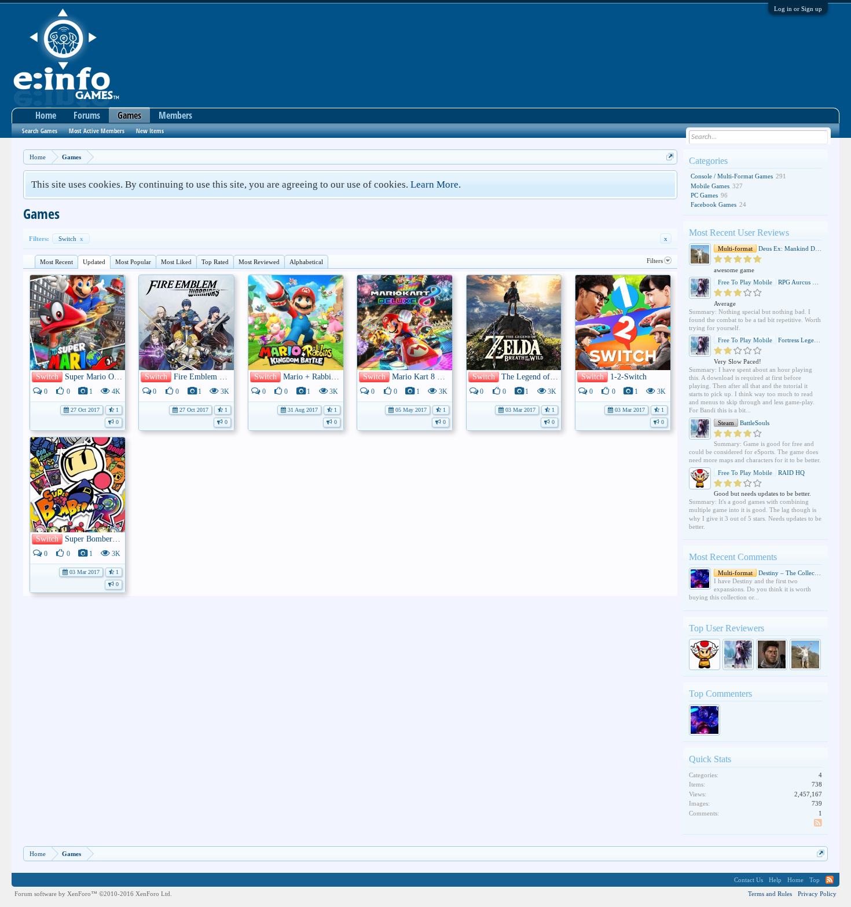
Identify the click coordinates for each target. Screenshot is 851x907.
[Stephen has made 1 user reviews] (771, 654)
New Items (150, 130)
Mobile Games (710, 185)
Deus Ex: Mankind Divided (770, 248)
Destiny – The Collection (770, 572)
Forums (87, 115)
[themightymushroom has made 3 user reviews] (704, 654)
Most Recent (56, 261)
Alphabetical (306, 261)
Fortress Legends (770, 340)
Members (175, 115)
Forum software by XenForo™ (93, 893)
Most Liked (176, 261)
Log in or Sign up (798, 8)
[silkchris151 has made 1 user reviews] (805, 654)
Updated (94, 261)
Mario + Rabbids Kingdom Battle (338, 376)
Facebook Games (713, 204)
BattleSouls (743, 422)
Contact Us (748, 879)
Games (129, 115)
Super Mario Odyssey (100, 376)
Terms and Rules (770, 893)
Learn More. (435, 184)
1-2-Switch (628, 376)
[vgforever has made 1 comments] (704, 720)
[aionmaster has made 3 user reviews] (738, 654)
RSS (818, 823)
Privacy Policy (817, 893)
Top (814, 879)
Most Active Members (96, 130)
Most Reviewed (259, 261)
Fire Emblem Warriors (211, 376)
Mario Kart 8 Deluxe (426, 376)
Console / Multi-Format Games (732, 176)
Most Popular (133, 261)
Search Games (39, 130)
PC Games (704, 195)
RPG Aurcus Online (770, 282)
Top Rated (215, 261)
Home (45, 115)
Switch (70, 238)
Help (775, 879)
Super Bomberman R (99, 539)
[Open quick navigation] (670, 156)
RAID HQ (761, 472)
